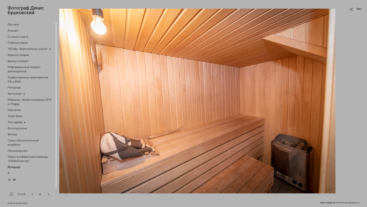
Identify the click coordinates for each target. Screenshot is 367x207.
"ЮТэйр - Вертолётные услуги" (28, 49)
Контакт (13, 30)
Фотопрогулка (17, 128)
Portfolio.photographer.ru (348, 202)
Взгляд (12, 134)
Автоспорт (15, 93)
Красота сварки (18, 55)
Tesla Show (15, 116)
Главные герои (18, 42)
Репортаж (14, 87)
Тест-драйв (15, 122)
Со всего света (18, 37)
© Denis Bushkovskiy (17, 203)
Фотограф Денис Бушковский (26, 10)
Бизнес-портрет (18, 61)
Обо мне (13, 24)
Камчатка (14, 110)
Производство (18, 151)
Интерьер (14, 167)
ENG (359, 9)
